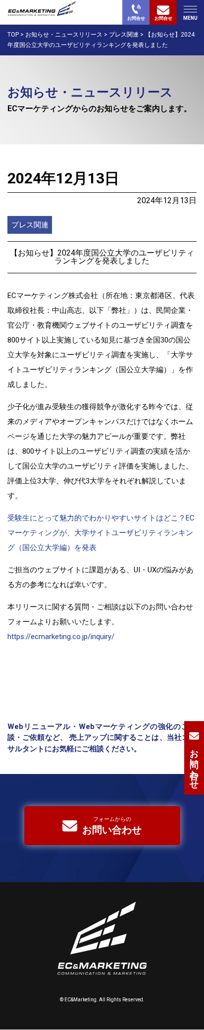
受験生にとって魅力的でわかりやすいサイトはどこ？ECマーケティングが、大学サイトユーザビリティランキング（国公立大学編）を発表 (101, 533)
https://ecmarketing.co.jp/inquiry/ (60, 636)
